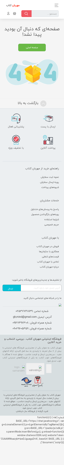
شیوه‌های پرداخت (50, 187)
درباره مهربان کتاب (49, 267)
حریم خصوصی (51, 224)
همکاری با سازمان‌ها (49, 251)
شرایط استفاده (51, 219)
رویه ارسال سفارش (49, 182)
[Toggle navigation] (55, 5)
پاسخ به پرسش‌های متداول (45, 209)
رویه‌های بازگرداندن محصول (45, 214)
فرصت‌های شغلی (50, 256)
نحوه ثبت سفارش (50, 177)
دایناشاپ (20, 411)
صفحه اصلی (32, 47)
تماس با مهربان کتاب (48, 261)
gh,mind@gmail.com (25, 316)
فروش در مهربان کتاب (47, 246)
